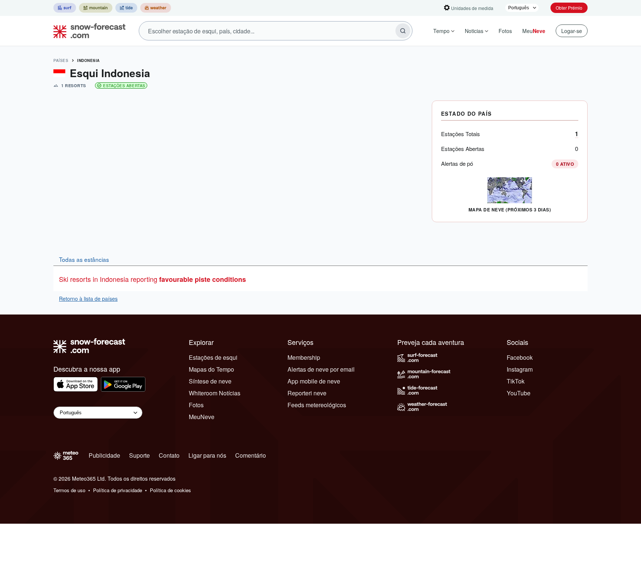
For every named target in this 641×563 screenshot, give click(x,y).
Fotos (505, 30)
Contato (169, 455)
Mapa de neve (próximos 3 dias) (510, 209)
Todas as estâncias (84, 259)
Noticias (474, 30)
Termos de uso (69, 490)
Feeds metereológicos (316, 405)
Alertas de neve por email (321, 369)
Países (60, 60)
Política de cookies (170, 490)
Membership (303, 357)
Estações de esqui (213, 357)
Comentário (250, 455)
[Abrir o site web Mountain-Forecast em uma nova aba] (95, 8)
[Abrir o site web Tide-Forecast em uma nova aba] (126, 8)
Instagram (520, 369)
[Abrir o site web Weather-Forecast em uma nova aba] (155, 8)
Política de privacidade (117, 490)
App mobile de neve (313, 381)
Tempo (441, 30)
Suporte (139, 455)
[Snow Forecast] (87, 30)
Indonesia (88, 60)
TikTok (516, 381)
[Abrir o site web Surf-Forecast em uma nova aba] (64, 8)
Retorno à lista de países (88, 298)
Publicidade (104, 455)
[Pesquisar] (402, 30)
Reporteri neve (306, 393)
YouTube (518, 393)
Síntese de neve (210, 381)
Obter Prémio (569, 7)
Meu (533, 30)
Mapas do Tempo (211, 369)
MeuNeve (201, 416)
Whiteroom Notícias (214, 393)
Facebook (520, 357)
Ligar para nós (207, 455)
